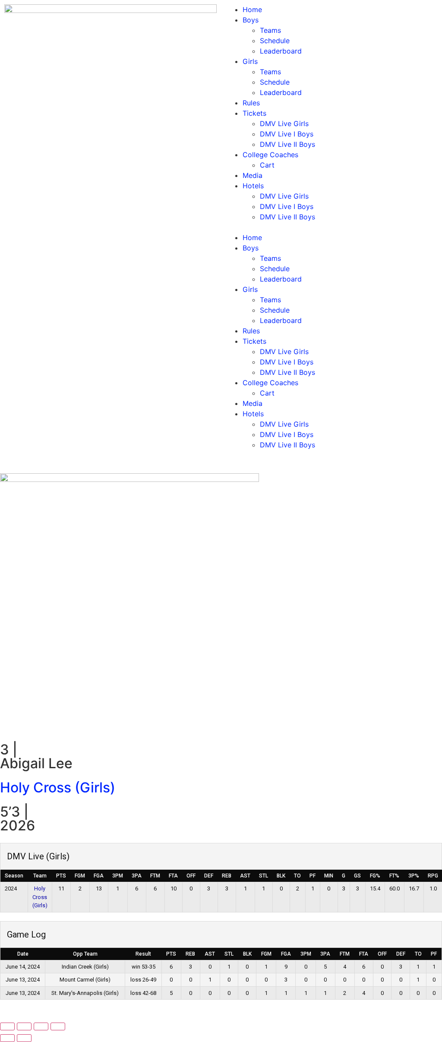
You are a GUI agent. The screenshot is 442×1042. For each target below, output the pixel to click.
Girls (250, 61)
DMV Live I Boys (286, 134)
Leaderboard (281, 51)
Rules (251, 102)
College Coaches (270, 154)
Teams (270, 30)
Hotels (253, 185)
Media (252, 175)
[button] (331, 227)
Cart (267, 165)
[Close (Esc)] (58, 1026)
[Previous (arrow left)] (7, 1038)
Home (252, 9)
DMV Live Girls (284, 123)
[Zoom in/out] (7, 1026)
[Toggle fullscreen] (24, 1026)
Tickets (254, 113)
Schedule (275, 40)
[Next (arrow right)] (24, 1038)
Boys (251, 20)
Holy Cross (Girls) (57, 787)
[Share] (41, 1026)
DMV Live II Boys (287, 144)
